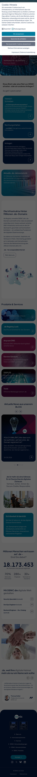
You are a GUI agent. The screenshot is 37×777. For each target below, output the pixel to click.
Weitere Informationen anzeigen (18, 48)
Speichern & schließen (18, 39)
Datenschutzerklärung (27, 52)
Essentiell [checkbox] (7, 29)
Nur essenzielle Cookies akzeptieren (18, 44)
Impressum (15, 52)
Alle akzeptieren (18, 34)
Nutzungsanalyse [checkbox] (20, 29)
